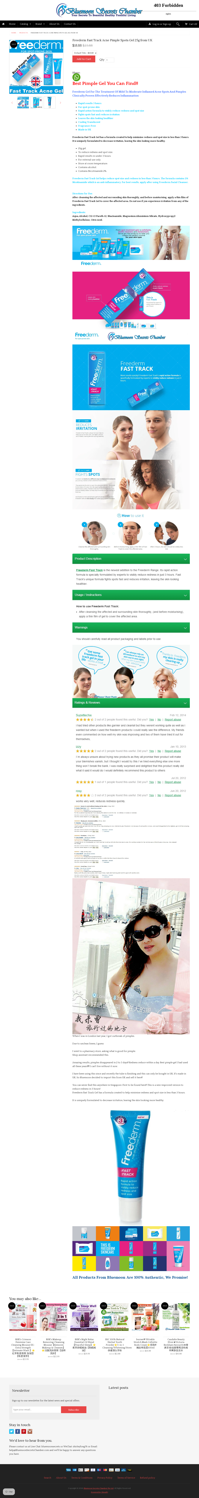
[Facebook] (17, 1431)
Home (12, 24)
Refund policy (147, 1477)
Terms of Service (126, 1477)
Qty (102, 59)
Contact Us (70, 24)
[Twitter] (11, 1431)
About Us (54, 24)
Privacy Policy (104, 1477)
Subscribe (73, 1409)
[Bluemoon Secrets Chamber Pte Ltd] (99, 9)
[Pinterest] (23, 1431)
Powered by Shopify (99, 1492)
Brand (39, 24)
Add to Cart (84, 59)
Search (47, 1477)
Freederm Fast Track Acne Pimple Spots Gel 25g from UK (54, 33)
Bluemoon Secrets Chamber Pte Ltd (98, 1488)
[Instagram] (30, 1431)
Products (23, 33)
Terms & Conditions (82, 1477)
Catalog (24, 24)
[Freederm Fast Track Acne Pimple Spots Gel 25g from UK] (23, 102)
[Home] (3, 24)
